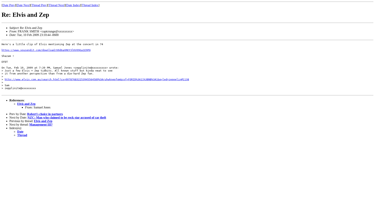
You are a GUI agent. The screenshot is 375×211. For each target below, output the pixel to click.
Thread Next (56, 5)
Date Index (73, 5)
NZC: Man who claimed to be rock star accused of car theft (67, 117)
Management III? (41, 124)
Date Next (23, 5)
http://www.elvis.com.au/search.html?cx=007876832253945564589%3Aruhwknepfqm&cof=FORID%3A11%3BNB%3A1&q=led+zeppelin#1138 (97, 79)
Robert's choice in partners (45, 114)
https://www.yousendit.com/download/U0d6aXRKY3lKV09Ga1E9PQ (46, 50)
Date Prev (9, 5)
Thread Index (90, 5)
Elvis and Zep (26, 104)
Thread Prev (39, 5)
